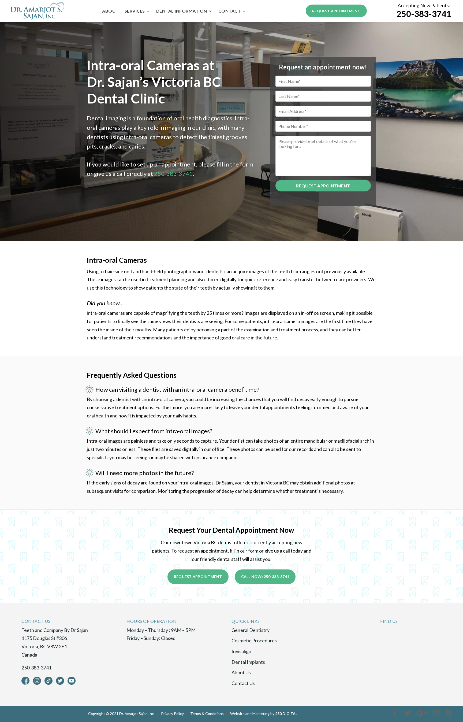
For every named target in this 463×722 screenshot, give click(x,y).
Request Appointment (336, 11)
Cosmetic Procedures (254, 640)
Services (135, 11)
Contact (229, 11)
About (110, 11)
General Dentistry (251, 630)
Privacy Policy (172, 713)
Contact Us (243, 683)
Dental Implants (248, 662)
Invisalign (241, 651)
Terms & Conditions (207, 713)
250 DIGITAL (286, 713)
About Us (241, 672)
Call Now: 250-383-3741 (265, 576)
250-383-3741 (424, 14)
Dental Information (181, 11)
